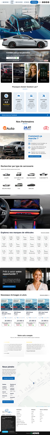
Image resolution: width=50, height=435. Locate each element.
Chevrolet (32, 421)
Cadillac (32, 411)
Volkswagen (33, 416)
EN (40, 2)
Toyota (32, 414)
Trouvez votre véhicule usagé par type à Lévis (10, 169)
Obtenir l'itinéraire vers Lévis (8, 401)
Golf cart (41, 413)
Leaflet (37, 406)
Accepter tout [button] (5, 431)
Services (27, 2)
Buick (32, 413)
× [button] (14, 416)
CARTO (49, 406)
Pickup (41, 416)
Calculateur (19, 2)
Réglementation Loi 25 (20, 421)
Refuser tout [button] (11, 431)
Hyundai (32, 419)
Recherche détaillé (44, 295)
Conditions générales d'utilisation (22, 424)
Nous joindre (19, 419)
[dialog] (8, 425)
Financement (19, 416)
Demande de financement (34, 2)
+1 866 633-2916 (8, 414)
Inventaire (6, 2)
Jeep (32, 422)
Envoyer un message (8, 378)
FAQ (17, 425)
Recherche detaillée (45, 232)
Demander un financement (34, 156)
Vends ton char (12, 2)
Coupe (41, 411)
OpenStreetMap (42, 406)
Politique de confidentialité (21, 422)
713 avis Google (6, 105)
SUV (40, 419)
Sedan (41, 421)
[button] (12, 58)
